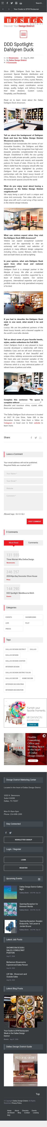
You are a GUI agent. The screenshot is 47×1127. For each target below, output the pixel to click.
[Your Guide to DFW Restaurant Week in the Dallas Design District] (25, 1012)
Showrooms (13, 58)
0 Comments (12, 63)
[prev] (14, 889)
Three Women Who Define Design (20, 559)
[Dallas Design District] (23, 24)
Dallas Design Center (15, 661)
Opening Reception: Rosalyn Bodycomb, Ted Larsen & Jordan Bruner (31, 923)
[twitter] (12, 3)
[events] (3, 3)
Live (7, 623)
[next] (9, 9)
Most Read (13, 542)
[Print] (40, 438)
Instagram (8, 423)
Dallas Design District (17, 60)
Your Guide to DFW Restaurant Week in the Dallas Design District (16, 1033)
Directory (25, 1111)
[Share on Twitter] (36, 438)
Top (38, 1094)
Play (27, 623)
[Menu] (23, 34)
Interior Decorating (15, 684)
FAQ (8, 1115)
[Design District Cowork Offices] (23, 749)
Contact (27, 1113)
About (17, 1111)
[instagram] (16, 3)
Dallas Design (12, 655)
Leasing (36, 1113)
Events (9, 596)
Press (8, 579)
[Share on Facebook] (31, 438)
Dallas (33, 649)
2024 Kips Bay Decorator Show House (22, 576)
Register (23, 868)
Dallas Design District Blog (18, 673)
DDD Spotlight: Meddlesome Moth (20, 593)
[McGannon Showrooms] (23, 713)
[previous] (3, 9)
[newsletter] (21, 3)
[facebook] (7, 3)
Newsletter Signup (23, 840)
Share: (7, 437)
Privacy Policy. (17, 1103)
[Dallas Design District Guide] (25, 1086)
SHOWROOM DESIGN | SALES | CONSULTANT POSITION (16, 950)
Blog (19, 1113)
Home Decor (27, 678)
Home (9, 1111)
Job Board (10, 1113)
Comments (33, 542)
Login (23, 860)
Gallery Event (24, 893)
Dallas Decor (12, 678)
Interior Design (12, 667)
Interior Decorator (14, 690)
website (37, 423)
